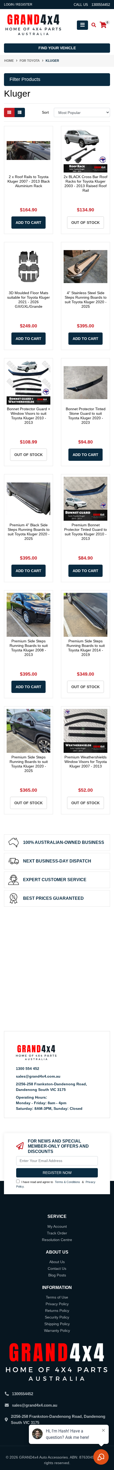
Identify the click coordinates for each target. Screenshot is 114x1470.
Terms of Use (57, 1297)
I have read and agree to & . (55, 1184)
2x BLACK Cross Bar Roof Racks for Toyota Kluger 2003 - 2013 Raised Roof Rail (85, 183)
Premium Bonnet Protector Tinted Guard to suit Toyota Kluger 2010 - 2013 (85, 531)
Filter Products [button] (25, 79)
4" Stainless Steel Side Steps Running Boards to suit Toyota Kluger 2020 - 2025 (86, 299)
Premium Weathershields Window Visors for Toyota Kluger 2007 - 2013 (85, 761)
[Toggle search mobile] (92, 25)
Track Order (57, 1233)
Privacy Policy (57, 1304)
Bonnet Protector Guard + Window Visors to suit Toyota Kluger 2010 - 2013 (28, 415)
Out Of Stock (85, 222)
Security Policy (57, 1317)
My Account (57, 1226)
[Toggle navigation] (82, 25)
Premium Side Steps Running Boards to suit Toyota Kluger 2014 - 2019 (86, 647)
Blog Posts (57, 1275)
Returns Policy (57, 1310)
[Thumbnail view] (9, 112)
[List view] (19, 112)
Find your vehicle (57, 48)
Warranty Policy (57, 1330)
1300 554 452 (27, 1068)
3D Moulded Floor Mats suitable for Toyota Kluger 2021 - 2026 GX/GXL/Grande (28, 299)
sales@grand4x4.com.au (38, 1076)
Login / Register (18, 4)
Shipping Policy (57, 1324)
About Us (57, 1262)
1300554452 (22, 1393)
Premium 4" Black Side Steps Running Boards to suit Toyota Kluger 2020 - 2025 (29, 531)
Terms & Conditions (67, 1182)
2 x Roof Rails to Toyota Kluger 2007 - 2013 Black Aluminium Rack (28, 181)
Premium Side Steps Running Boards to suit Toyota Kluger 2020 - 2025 (29, 764)
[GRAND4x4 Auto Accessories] (33, 25)
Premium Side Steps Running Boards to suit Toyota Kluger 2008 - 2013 (29, 647)
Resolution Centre (57, 1240)
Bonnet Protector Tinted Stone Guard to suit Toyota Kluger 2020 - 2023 (86, 415)
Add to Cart (28, 222)
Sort (45, 112)
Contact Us (57, 1268)
